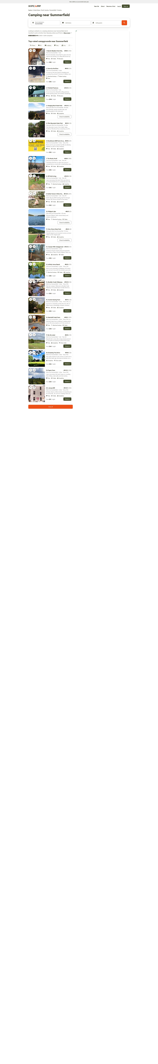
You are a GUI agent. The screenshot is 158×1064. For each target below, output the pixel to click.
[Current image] (34, 63)
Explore (30, 10)
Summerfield (53, 10)
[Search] (124, 22)
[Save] (30, 50)
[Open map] (102, 83)
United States (36, 10)
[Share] (34, 50)
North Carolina (45, 10)
